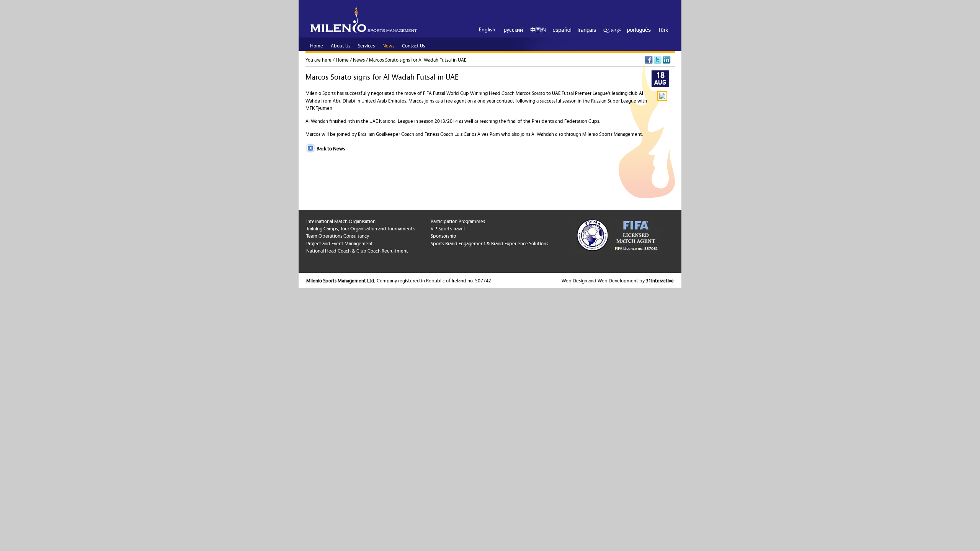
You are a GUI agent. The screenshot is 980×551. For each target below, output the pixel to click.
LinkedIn (667, 60)
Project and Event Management (339, 243)
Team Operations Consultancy (337, 235)
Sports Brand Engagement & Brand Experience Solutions (489, 243)
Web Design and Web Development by (618, 280)
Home (342, 59)
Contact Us (413, 45)
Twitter (658, 60)
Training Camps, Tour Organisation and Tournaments (360, 228)
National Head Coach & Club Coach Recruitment (357, 250)
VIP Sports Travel (448, 228)
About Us (340, 45)
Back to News (331, 148)
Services (366, 45)
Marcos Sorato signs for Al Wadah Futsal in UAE (417, 59)
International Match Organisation (341, 220)
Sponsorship (443, 235)
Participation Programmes (458, 220)
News (359, 59)
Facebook (649, 60)
